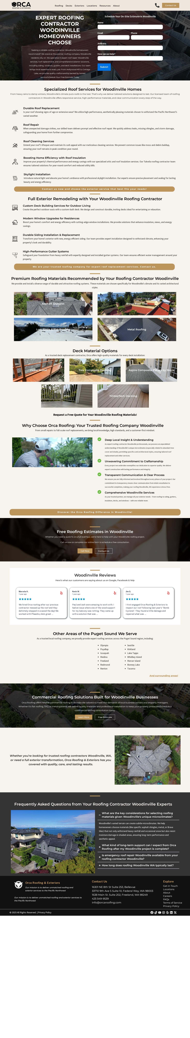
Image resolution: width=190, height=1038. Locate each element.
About (166, 892)
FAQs (166, 899)
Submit (104, 67)
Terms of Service (172, 902)
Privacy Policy (171, 906)
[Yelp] (167, 912)
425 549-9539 (100, 898)
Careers (167, 896)
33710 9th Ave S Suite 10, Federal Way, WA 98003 (122, 890)
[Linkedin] (171, 912)
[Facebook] (151, 912)
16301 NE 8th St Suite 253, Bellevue (113, 887)
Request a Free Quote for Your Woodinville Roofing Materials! (95, 415)
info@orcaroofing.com (106, 902)
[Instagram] (163, 912)
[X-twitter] (175, 912)
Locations (168, 889)
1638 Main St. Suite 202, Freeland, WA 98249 (120, 894)
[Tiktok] (155, 912)
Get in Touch (170, 886)
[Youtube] (159, 912)
